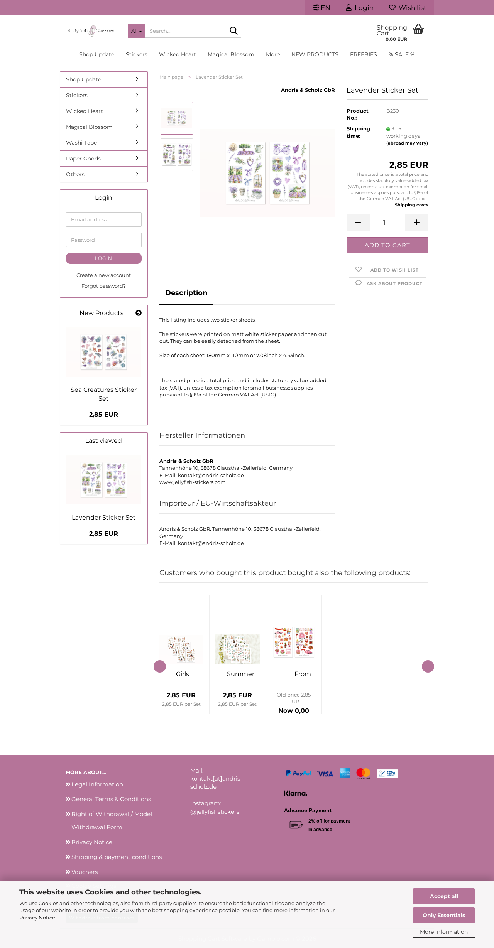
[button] (321, 7)
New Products (314, 54)
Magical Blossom (231, 54)
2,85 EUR (103, 414)
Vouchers (84, 871)
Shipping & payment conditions (116, 856)
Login (103, 258)
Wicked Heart (177, 54)
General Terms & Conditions (111, 799)
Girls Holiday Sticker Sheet (182, 674)
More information (444, 931)
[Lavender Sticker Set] (267, 172)
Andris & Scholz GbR (308, 90)
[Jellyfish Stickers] (91, 30)
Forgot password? (103, 286)
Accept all (444, 896)
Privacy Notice (37, 917)
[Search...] (234, 31)
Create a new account (103, 275)
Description (186, 292)
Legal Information (97, 784)
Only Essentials (444, 915)
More (273, 54)
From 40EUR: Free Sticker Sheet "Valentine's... (303, 674)
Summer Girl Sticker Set (240, 674)
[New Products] (138, 313)
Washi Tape (81, 142)
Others (75, 174)
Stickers (136, 54)
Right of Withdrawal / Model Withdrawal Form (111, 820)
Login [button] (363, 8)
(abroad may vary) (407, 143)
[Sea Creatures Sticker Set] (104, 352)
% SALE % (402, 54)
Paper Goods (83, 158)
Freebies (363, 54)
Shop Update (96, 54)
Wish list (411, 8)
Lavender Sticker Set (104, 517)
